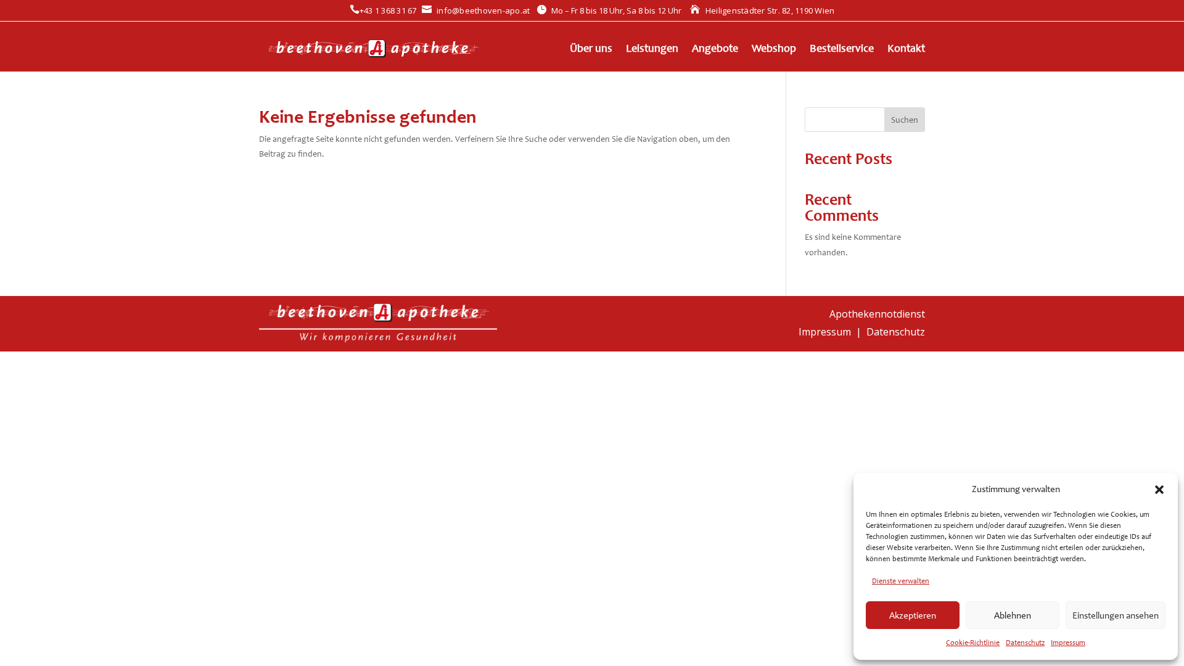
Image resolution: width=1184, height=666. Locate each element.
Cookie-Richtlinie (973, 642)
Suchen (904, 120)
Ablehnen (1012, 615)
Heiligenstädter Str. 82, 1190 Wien (762, 10)
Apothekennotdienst (877, 314)
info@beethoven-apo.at (476, 10)
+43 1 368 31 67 (383, 10)
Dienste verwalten (900, 581)
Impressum (1068, 642)
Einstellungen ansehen (1115, 615)
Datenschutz (1025, 642)
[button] (1159, 489)
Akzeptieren (912, 615)
